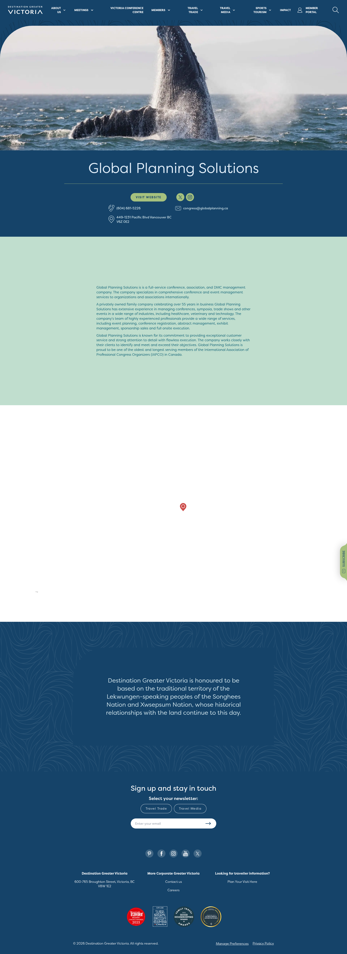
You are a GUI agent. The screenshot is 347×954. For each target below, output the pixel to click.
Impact (285, 10)
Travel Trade (156, 808)
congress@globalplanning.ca (205, 208)
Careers (173, 890)
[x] (180, 197)
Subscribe (208, 823)
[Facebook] (161, 853)
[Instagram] (173, 853)
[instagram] (190, 197)
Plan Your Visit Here (242, 881)
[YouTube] (186, 853)
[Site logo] (25, 10)
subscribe (344, 558)
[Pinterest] (149, 853)
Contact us (173, 881)
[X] (198, 853)
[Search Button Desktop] (336, 10)
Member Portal (312, 10)
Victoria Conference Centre (126, 10)
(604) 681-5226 (128, 208)
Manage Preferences (232, 943)
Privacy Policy (263, 943)
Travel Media (190, 808)
